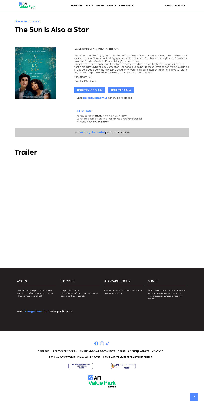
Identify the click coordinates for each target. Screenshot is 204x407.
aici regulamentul (94, 98)
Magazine (77, 5)
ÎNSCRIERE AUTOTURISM (90, 90)
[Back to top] (194, 397)
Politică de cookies (64, 351)
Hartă (89, 5)
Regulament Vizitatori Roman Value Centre (74, 357)
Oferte (111, 5)
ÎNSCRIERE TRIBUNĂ (121, 90)
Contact (157, 351)
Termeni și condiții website (133, 351)
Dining (100, 5)
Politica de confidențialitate (97, 351)
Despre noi (44, 351)
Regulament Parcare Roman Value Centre (127, 357)
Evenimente (126, 5)
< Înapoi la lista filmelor (27, 21)
